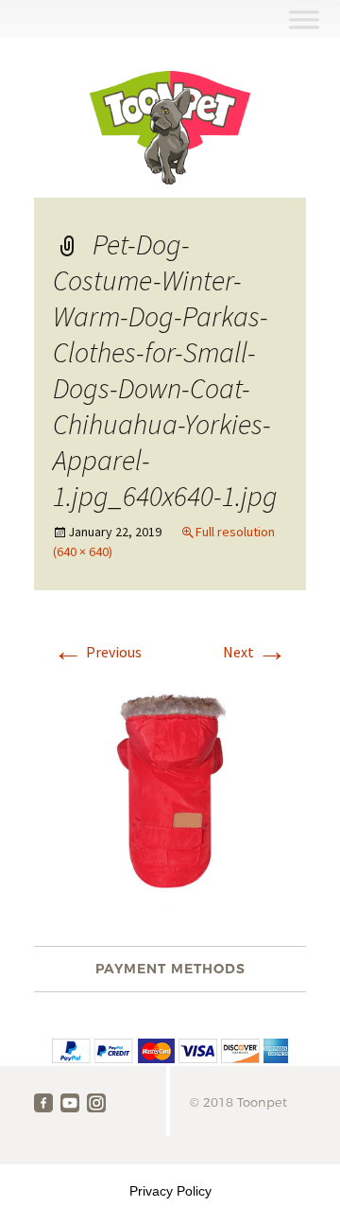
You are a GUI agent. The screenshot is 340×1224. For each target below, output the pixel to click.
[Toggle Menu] (304, 19)
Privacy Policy (170, 1190)
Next (255, 651)
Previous (97, 651)
